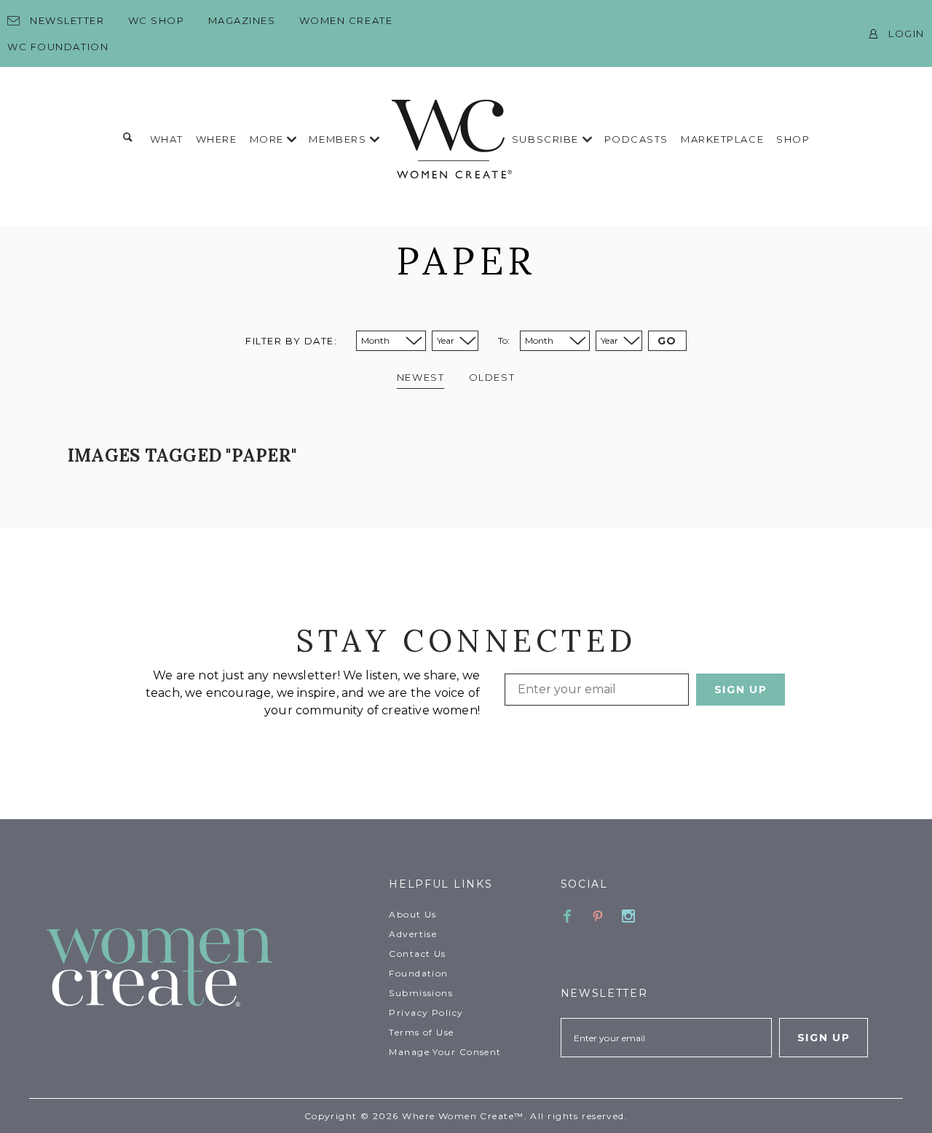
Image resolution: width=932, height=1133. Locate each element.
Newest (420, 377)
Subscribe (547, 139)
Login (906, 33)
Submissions (421, 992)
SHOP (793, 139)
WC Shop (156, 20)
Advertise (413, 933)
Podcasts (636, 139)
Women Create (346, 20)
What (166, 139)
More (269, 139)
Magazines (242, 20)
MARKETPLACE (722, 139)
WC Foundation (57, 46)
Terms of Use (421, 1032)
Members (339, 139)
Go (667, 340)
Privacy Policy (426, 1012)
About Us (413, 914)
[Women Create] (209, 968)
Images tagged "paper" (182, 455)
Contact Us (417, 953)
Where (216, 139)
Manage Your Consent (445, 1051)
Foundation (418, 973)
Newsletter (67, 20)
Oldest (492, 377)
